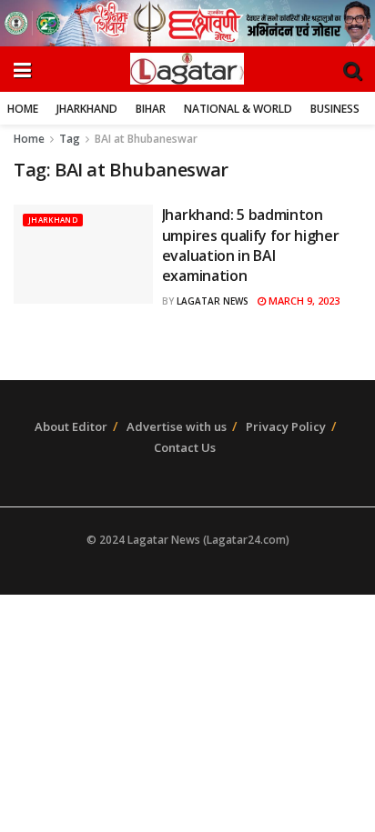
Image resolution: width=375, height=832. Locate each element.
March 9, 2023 (303, 300)
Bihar (151, 108)
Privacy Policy (286, 426)
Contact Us (185, 447)
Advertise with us (177, 426)
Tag (69, 138)
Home (22, 108)
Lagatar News (212, 301)
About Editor (71, 426)
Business (335, 108)
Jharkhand (86, 108)
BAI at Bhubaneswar (146, 138)
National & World (238, 108)
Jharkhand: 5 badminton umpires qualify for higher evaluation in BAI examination (251, 245)
